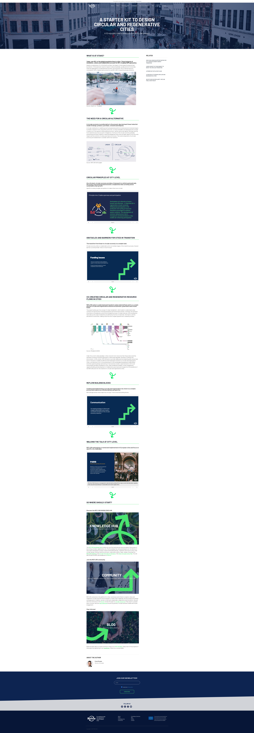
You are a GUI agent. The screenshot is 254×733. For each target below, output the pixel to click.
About (112, 5)
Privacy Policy (138, 1)
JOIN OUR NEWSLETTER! (127, 678)
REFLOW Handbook (92, 553)
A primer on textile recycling (154, 71)
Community (134, 5)
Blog (153, 5)
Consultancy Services (144, 5)
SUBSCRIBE (127, 691)
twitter (161, 729)
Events (158, 5)
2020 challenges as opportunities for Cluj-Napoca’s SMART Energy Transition (156, 62)
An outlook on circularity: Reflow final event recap (155, 80)
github (166, 729)
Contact (164, 5)
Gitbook (109, 555)
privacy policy (130, 687)
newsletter (106, 648)
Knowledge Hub (125, 5)
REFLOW (95, 547)
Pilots (118, 5)
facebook (163, 729)
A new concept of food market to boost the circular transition (155, 67)
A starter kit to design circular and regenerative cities (155, 75)
